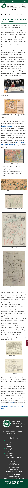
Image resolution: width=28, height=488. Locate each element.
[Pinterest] (15, 483)
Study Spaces (9, 451)
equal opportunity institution (9, 430)
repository (11, 402)
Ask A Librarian (10, 453)
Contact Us (14, 470)
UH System (11, 433)
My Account (23, 1)
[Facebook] (10, 483)
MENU (14, 10)
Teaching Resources (11, 449)
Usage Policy (21, 431)
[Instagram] (18, 483)
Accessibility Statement (14, 476)
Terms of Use (5, 433)
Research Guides (10, 440)
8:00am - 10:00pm (18, 471)
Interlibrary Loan (10, 455)
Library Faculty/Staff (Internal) (13, 457)
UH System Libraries (11, 1)
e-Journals (8, 444)
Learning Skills (10, 446)
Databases (8, 442)
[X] (8, 483)
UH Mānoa (4, 1)
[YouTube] (13, 483)
